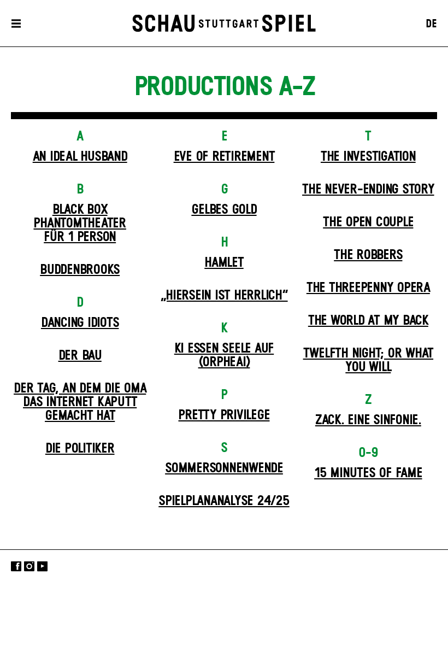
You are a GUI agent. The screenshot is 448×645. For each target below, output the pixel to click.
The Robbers (368, 255)
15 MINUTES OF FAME (368, 473)
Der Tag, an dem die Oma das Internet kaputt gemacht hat (80, 402)
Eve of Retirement (224, 157)
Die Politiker (80, 449)
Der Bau (80, 356)
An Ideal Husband (80, 157)
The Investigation (368, 157)
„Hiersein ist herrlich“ (223, 296)
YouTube (42, 566)
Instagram (29, 566)
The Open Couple (368, 222)
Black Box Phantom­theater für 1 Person (79, 223)
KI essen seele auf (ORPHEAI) (224, 356)
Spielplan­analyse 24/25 (224, 501)
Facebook (16, 566)
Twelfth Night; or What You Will (368, 360)
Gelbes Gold (223, 210)
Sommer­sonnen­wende (224, 468)
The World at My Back (368, 321)
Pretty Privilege (223, 415)
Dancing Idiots (80, 323)
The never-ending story (368, 190)
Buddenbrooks (80, 270)
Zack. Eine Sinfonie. (368, 420)
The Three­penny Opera (368, 288)
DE (431, 24)
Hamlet (224, 263)
